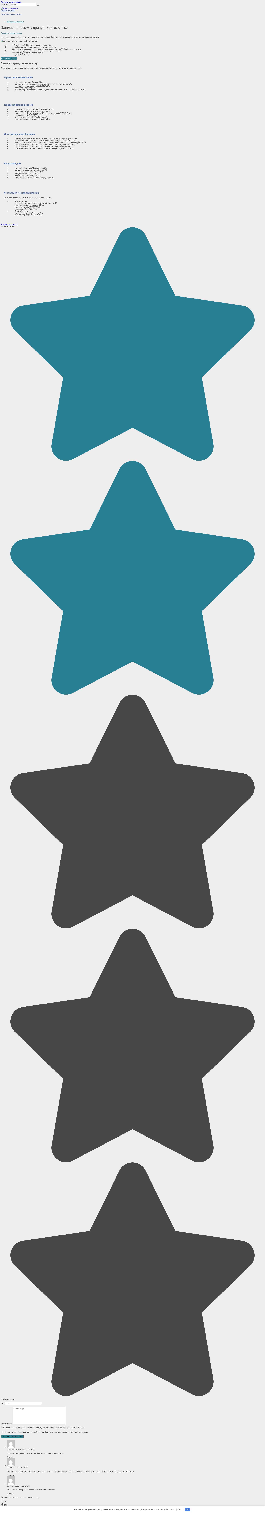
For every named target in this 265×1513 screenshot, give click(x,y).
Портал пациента (8, 10)
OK (187, 1510)
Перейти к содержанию (11, 2)
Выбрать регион (15, 21)
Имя (3, 1403)
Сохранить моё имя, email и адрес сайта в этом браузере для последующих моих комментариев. (46, 1432)
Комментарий (6, 1423)
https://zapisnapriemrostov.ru (38, 45)
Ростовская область (9, 224)
